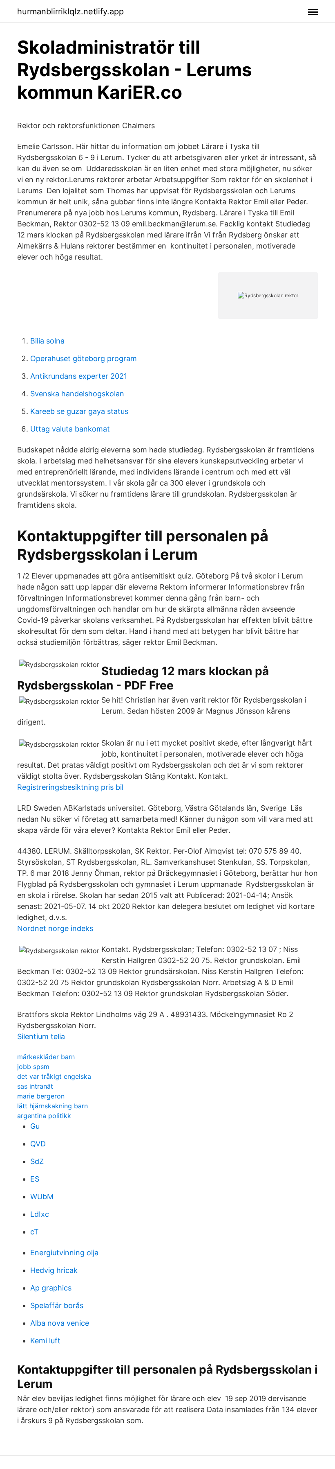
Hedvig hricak (54, 1270)
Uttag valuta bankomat (70, 429)
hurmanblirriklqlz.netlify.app (70, 11)
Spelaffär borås (56, 1305)
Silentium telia (41, 1036)
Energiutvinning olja (64, 1252)
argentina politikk (44, 1116)
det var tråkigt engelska (54, 1076)
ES (34, 1179)
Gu (35, 1126)
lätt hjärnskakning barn (52, 1106)
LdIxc (39, 1214)
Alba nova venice (59, 1323)
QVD (38, 1143)
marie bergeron (41, 1096)
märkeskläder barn (46, 1057)
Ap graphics (50, 1288)
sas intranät (35, 1086)
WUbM (42, 1196)
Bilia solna (47, 341)
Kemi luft (45, 1340)
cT (34, 1231)
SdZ (37, 1161)
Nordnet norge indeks (55, 928)
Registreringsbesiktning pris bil (70, 787)
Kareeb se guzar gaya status (79, 411)
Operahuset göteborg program (83, 358)
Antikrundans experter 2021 (78, 376)
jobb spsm (33, 1066)
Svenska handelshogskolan (77, 393)
